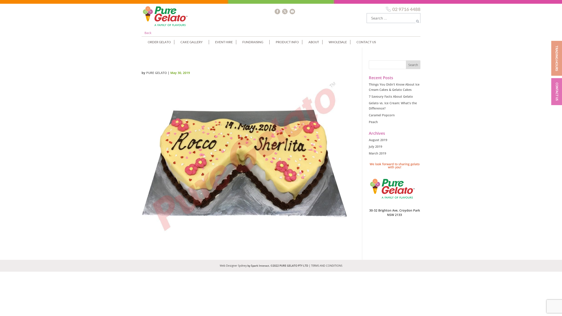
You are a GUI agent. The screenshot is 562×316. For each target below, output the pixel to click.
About (313, 42)
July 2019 (375, 146)
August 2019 (378, 140)
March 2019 (377, 153)
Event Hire (224, 42)
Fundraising (252, 42)
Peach (373, 122)
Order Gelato (159, 42)
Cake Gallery (191, 42)
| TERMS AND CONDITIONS (325, 266)
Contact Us (366, 42)
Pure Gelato (156, 73)
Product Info (287, 42)
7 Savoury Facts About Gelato (391, 96)
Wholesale (338, 42)
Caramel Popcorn (382, 115)
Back (147, 33)
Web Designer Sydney (233, 266)
